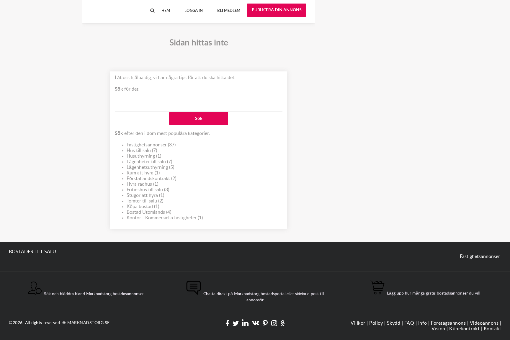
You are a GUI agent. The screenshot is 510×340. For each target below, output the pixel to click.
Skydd (394, 323)
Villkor (358, 323)
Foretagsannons (448, 323)
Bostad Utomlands (149, 212)
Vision (438, 328)
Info (422, 323)
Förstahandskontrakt (151, 178)
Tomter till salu (145, 201)
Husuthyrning (144, 156)
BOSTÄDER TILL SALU (114, 5)
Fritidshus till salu (148, 189)
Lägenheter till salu (149, 161)
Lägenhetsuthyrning (150, 167)
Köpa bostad (143, 206)
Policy (376, 323)
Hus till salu (142, 150)
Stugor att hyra (145, 195)
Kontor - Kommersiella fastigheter (165, 217)
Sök (198, 119)
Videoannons (484, 323)
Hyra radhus (142, 184)
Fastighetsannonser (151, 145)
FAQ (409, 323)
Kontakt (492, 328)
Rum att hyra (143, 173)
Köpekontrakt (464, 328)
